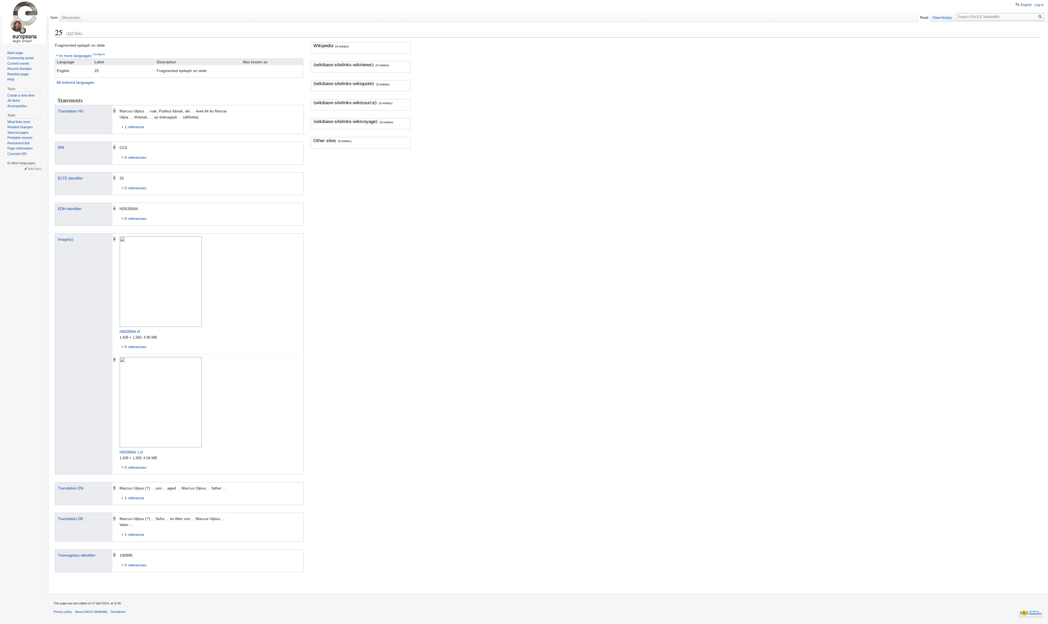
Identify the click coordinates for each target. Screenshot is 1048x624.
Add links (34, 169)
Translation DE (70, 518)
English (1026, 5)
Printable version (19, 138)
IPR (61, 147)
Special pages (18, 133)
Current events (18, 63)
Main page (15, 53)
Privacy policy (62, 611)
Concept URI (16, 154)
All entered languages (75, 82)
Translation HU (71, 111)
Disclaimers (118, 611)
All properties (17, 106)
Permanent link (18, 143)
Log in (1039, 5)
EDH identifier (70, 209)
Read (924, 18)
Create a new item (20, 95)
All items (13, 101)
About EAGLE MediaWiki (91, 611)
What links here (18, 122)
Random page (18, 74)
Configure (99, 54)
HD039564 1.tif (131, 452)
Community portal (20, 58)
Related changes (20, 127)
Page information (20, 148)
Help (10, 79)
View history (942, 18)
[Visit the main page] (24, 22)
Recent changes (19, 69)
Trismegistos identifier (77, 555)
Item (54, 18)
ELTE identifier (70, 178)
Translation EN (70, 488)
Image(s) (65, 239)
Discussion (70, 18)
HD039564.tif (130, 332)
